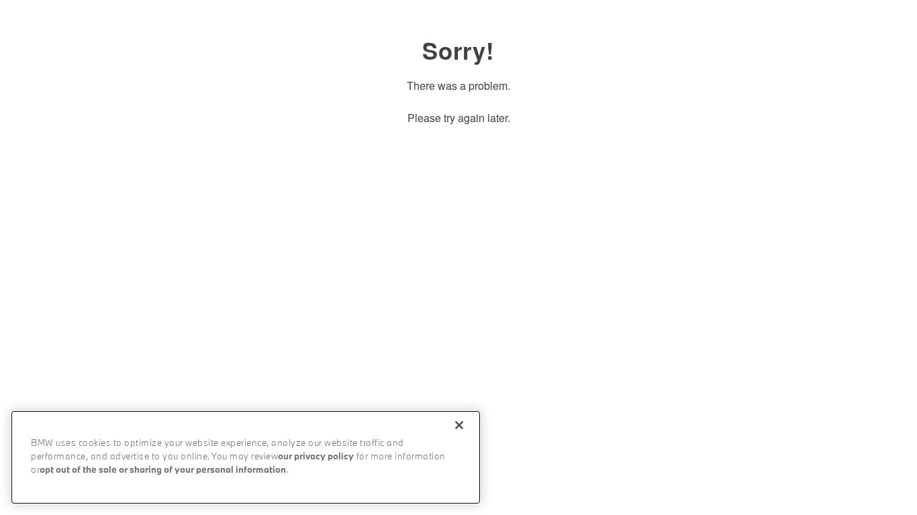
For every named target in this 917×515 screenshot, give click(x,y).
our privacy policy (316, 457)
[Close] (459, 425)
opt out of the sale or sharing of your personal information (163, 470)
